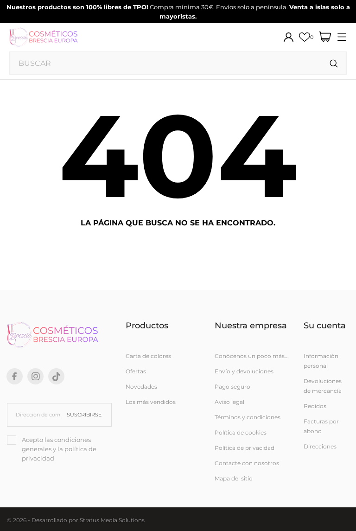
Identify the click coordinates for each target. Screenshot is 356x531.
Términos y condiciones (247, 417)
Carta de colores (148, 355)
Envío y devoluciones (244, 371)
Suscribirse (84, 414)
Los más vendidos (151, 401)
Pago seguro (232, 386)
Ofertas (136, 371)
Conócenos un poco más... (252, 355)
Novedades (141, 386)
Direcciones (320, 446)
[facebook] (14, 376)
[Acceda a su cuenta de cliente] (288, 37)
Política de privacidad (244, 447)
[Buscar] (334, 64)
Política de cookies (241, 432)
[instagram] (36, 376)
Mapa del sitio (234, 478)
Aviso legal (229, 401)
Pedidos (315, 406)
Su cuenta (325, 325)
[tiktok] (56, 376)
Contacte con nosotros (247, 463)
